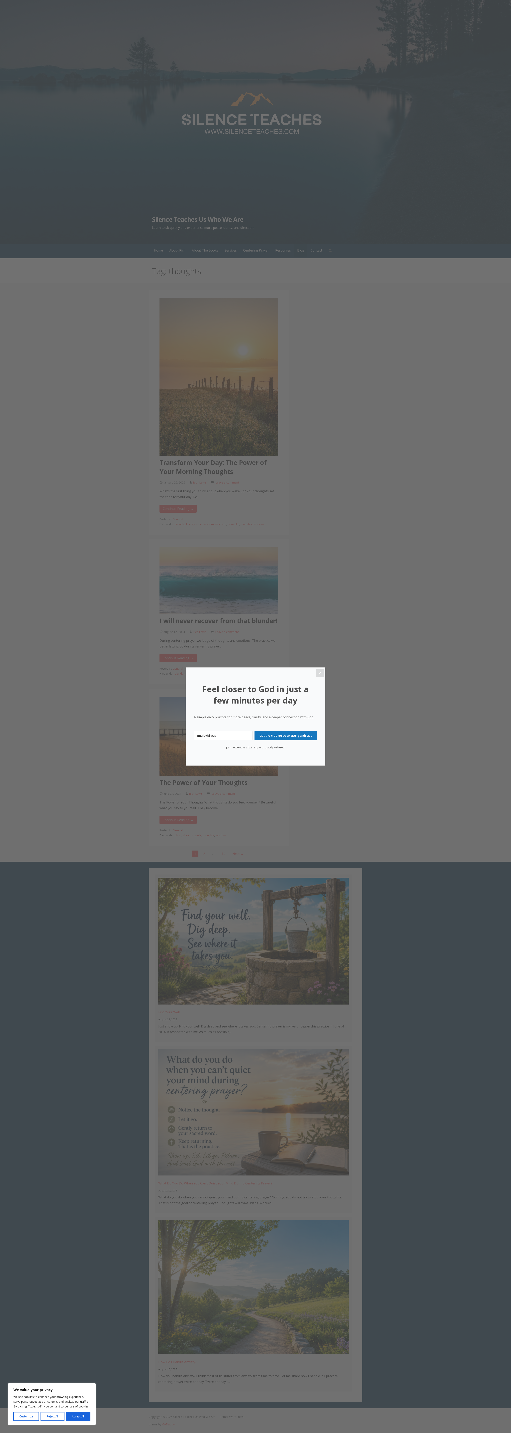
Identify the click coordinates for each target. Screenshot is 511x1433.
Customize (26, 1416)
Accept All (78, 1416)
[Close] (320, 673)
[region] (52, 1404)
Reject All (52, 1416)
